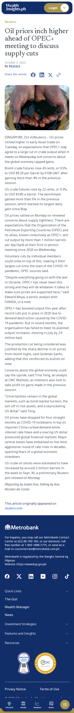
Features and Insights (20, 633)
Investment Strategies (20, 624)
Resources (12, 643)
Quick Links (13, 591)
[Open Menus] (65, 704)
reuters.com (13, 508)
